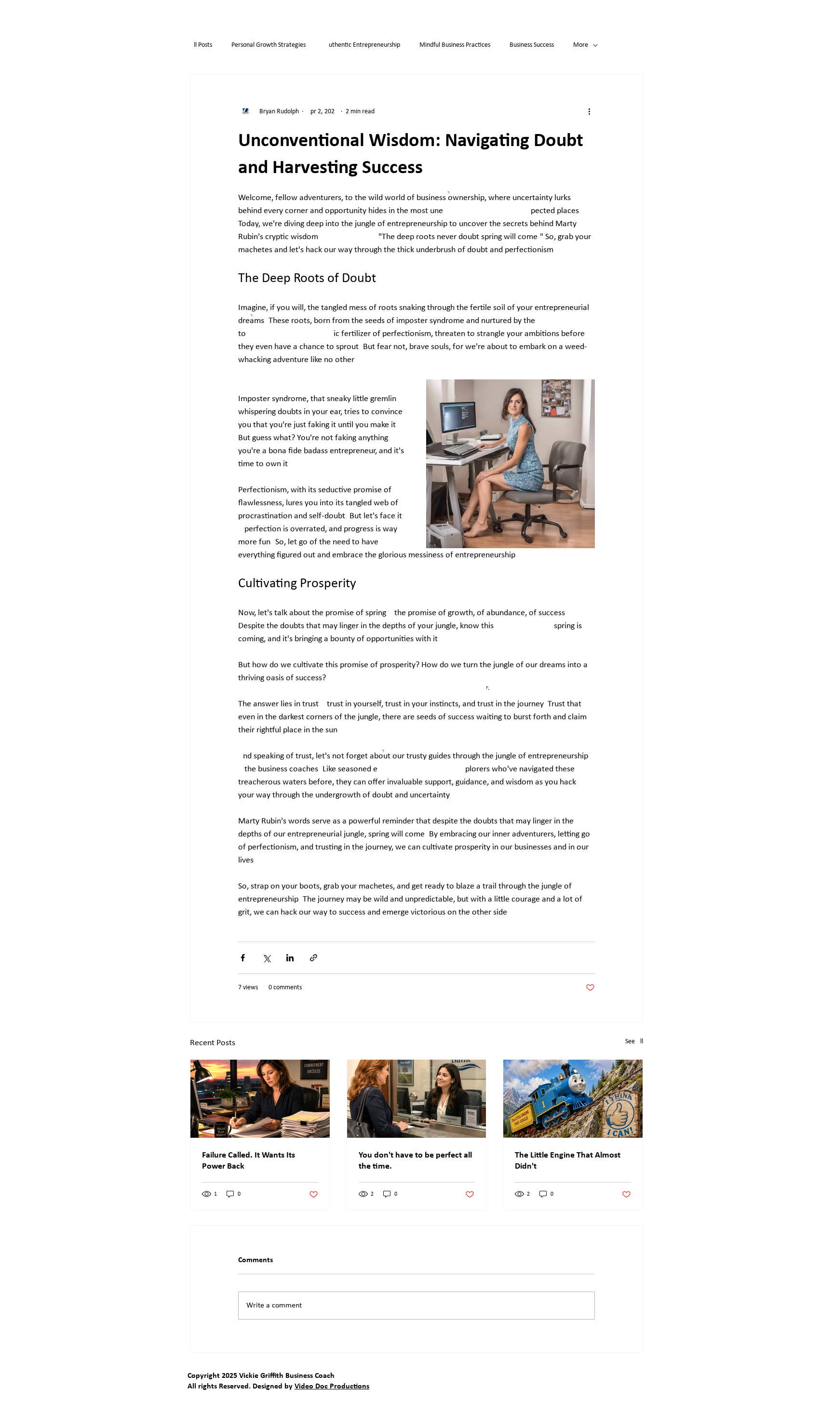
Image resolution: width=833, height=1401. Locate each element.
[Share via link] (313, 957)
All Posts (201, 45)
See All (634, 1041)
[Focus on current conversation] (416, 1099)
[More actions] (589, 111)
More (580, 45)
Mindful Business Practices (454, 45)
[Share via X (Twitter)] (266, 957)
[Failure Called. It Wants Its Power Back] (260, 1099)
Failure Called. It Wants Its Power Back (248, 1161)
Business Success (532, 45)
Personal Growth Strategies (268, 45)
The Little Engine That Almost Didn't (567, 1161)
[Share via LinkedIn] (290, 957)
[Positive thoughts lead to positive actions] (573, 1099)
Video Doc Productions (332, 1386)
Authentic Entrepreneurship (362, 45)
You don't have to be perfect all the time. (415, 1161)
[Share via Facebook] (242, 957)
